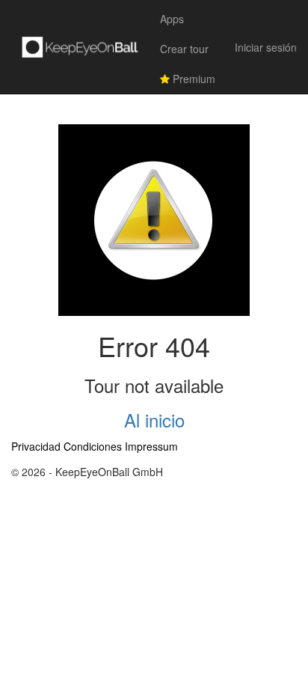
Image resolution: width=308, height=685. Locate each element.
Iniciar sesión (266, 47)
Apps (172, 18)
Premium (192, 78)
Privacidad (36, 446)
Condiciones (93, 446)
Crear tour (184, 48)
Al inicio (154, 420)
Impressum (151, 446)
